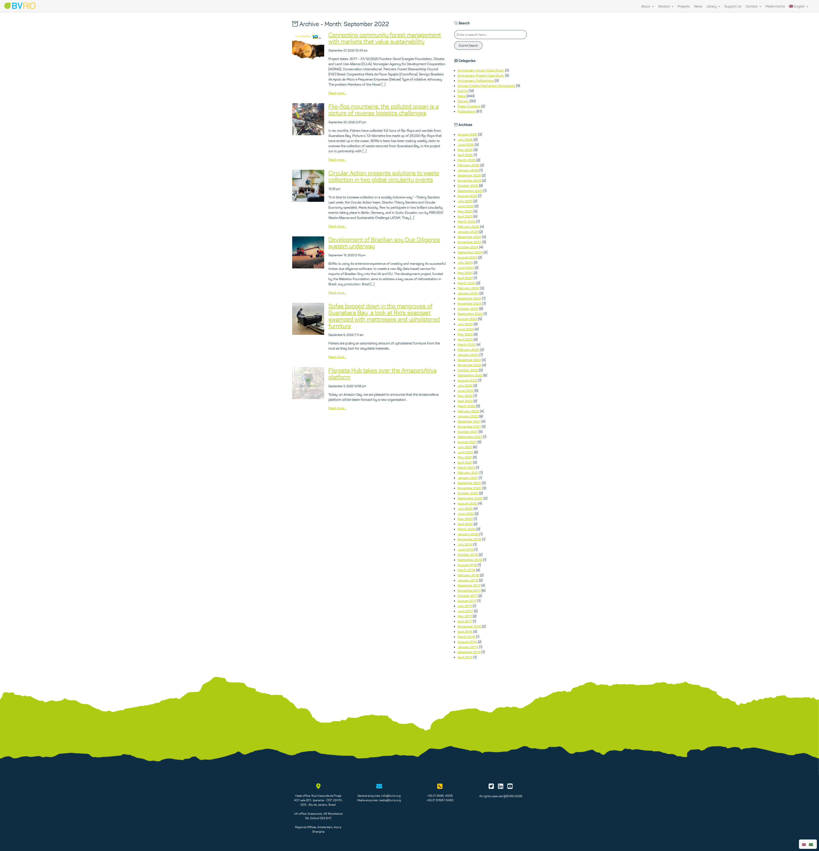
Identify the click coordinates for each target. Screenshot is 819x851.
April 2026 (465, 155)
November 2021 (469, 426)
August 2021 (467, 442)
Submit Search (468, 45)
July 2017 (464, 606)
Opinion (463, 101)
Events (462, 91)
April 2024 (465, 278)
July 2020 (465, 508)
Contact (752, 6)
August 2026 (467, 134)
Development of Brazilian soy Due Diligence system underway (384, 243)
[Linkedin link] (500, 787)
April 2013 (464, 657)
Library (712, 6)
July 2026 (465, 139)
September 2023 (470, 314)
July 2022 (465, 385)
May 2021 (464, 457)
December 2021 (469, 421)
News (698, 6)
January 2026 (468, 170)
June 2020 (465, 513)
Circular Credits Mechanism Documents (486, 85)
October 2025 (467, 185)
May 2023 (465, 334)
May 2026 (465, 150)
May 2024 (465, 273)
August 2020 (467, 503)
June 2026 (465, 144)
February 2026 (468, 165)
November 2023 (469, 303)
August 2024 (467, 257)
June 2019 (465, 549)
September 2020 (470, 498)
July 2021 (464, 447)
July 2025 (465, 201)
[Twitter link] (491, 787)
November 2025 (469, 180)
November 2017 (469, 590)
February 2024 (468, 288)
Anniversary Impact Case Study (480, 70)
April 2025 (465, 216)
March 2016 (466, 636)
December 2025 (469, 175)
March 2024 (466, 283)
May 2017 (464, 616)
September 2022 (469, 375)
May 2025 (465, 211)
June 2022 (465, 390)
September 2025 (469, 191)
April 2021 (464, 462)
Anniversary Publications (475, 80)
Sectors (664, 6)
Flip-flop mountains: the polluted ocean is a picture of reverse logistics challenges (383, 110)
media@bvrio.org (390, 800)
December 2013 (469, 652)
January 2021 (467, 478)
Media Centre (775, 6)
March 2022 (466, 406)
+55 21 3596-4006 (440, 796)
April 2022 (465, 401)
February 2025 (468, 226)
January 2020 (468, 534)
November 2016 (469, 626)
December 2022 (469, 360)
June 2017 (465, 611)
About (646, 6)
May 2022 (465, 396)
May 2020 (465, 519)
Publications (466, 111)
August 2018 (467, 565)
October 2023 (467, 308)
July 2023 (465, 324)
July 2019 (464, 544)
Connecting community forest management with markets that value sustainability (384, 38)
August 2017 (466, 601)
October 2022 (467, 370)
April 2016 (464, 631)
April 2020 (465, 524)
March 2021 (466, 467)
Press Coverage (469, 106)
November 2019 (469, 539)
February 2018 (468, 575)
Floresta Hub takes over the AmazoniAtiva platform (382, 374)
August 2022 (467, 380)
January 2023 (468, 355)
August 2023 (467, 319)
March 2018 (466, 570)
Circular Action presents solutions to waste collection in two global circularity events (383, 176)
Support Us (732, 6)
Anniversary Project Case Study (480, 75)
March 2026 (466, 160)
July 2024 (465, 262)
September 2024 (470, 252)
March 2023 (466, 344)
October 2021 (467, 431)
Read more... (337, 93)
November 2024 (469, 242)
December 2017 (468, 585)
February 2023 (468, 349)
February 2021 (468, 472)
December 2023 (469, 298)
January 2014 (467, 647)
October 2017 (467, 595)
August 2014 (467, 642)
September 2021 (469, 437)
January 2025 (467, 232)
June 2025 (465, 206)
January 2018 (467, 580)
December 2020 (469, 483)
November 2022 (469, 365)
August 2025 (467, 196)
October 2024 (467, 247)
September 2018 (469, 560)
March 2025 (466, 221)
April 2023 (465, 339)
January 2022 (467, 416)
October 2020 (467, 493)
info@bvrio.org (391, 796)
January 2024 (468, 293)
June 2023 (465, 329)
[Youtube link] (510, 787)
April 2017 (464, 621)
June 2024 (465, 267)
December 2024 (469, 237)
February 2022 (468, 411)
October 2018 (467, 554)
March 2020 (466, 529)
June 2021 (465, 452)
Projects (684, 6)
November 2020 (469, 488)
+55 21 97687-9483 (440, 800)
